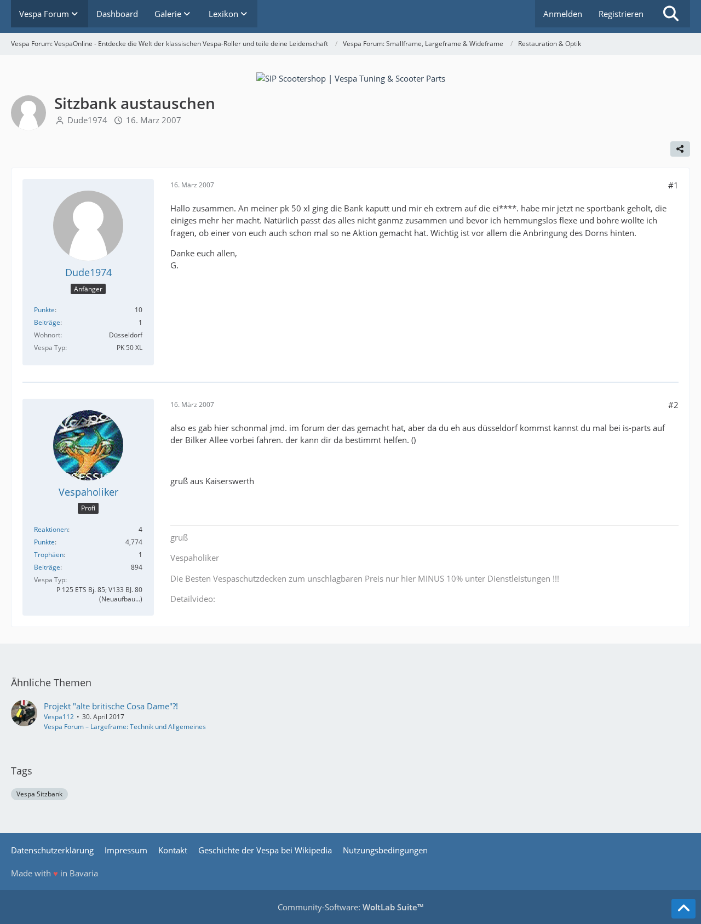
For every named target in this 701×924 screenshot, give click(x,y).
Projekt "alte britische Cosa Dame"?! (111, 706)
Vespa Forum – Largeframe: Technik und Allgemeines (125, 726)
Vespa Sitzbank (39, 794)
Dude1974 (87, 119)
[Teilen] (680, 149)
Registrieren (621, 13)
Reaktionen (51, 529)
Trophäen (49, 554)
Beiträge (47, 322)
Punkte (44, 309)
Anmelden (562, 13)
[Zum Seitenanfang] (683, 909)
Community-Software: (350, 907)
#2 (673, 404)
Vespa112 (59, 716)
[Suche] (671, 13)
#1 (673, 185)
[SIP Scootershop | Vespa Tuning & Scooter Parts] (350, 77)
